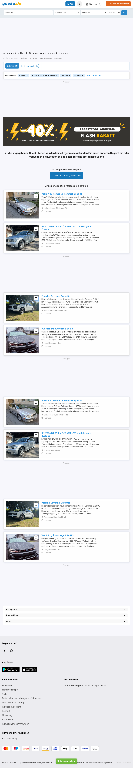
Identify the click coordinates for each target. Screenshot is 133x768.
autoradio (22, 75)
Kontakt (6, 711)
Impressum (8, 719)
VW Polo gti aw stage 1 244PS (57, 328)
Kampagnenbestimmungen (15, 724)
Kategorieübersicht (11, 706)
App (72, 4)
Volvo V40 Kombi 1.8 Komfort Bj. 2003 (61, 194)
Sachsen (65, 75)
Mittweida (77, 75)
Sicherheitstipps (10, 689)
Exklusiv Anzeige (10, 738)
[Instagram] (11, 650)
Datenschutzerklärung (13, 702)
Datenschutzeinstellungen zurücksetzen (21, 698)
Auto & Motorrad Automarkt (44, 75)
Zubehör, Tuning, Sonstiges (66, 175)
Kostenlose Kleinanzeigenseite (99, 762)
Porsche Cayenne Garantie (55, 296)
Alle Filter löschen (94, 75)
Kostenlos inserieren (119, 4)
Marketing (7, 715)
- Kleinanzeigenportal (85, 685)
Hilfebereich (8, 685)
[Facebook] (4, 650)
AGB (4, 694)
